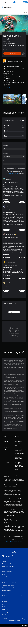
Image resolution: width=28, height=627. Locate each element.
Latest (3, 12)
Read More (6, 199)
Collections (10, 12)
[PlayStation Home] (14, 2)
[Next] (25, 99)
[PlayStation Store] (7, 7)
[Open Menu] (2, 2)
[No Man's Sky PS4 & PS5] (12, 99)
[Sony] (24, 626)
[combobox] (14, 149)
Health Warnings (7, 519)
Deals (16, 12)
